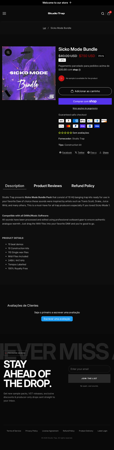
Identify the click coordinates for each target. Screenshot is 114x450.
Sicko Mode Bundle (61, 28)
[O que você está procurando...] (103, 13)
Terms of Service (14, 431)
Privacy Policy (32, 431)
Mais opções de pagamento (85, 108)
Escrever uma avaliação (57, 318)
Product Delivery (86, 431)
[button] (65, 132)
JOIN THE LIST (89, 378)
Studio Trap (78, 138)
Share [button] (106, 152)
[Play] (61, 78)
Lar (44, 28)
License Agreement (50, 431)
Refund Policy (69, 431)
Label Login (102, 431)
